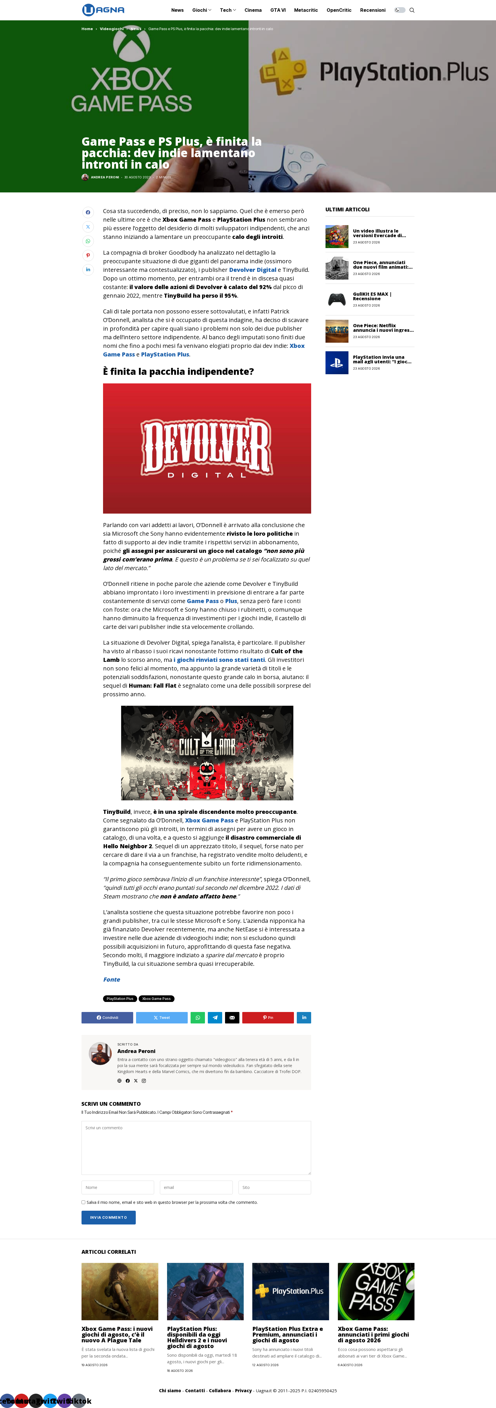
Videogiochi (112, 28)
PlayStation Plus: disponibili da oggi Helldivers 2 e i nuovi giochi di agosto (197, 1337)
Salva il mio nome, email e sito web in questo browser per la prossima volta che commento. (172, 1202)
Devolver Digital (252, 270)
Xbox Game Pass (209, 820)
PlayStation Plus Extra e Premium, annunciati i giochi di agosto (287, 1334)
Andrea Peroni (105, 177)
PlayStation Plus (165, 354)
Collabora (220, 1390)
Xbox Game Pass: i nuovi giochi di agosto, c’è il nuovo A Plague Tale (117, 1334)
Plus (231, 601)
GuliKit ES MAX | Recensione (372, 296)
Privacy (243, 1390)
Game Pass (203, 601)
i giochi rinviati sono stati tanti (219, 660)
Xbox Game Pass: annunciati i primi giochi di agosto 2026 (373, 1334)
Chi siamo (170, 1390)
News (136, 28)
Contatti (195, 1390)
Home (87, 28)
